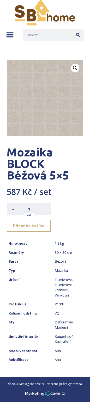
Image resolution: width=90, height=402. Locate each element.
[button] (10, 35)
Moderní (61, 327)
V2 (57, 313)
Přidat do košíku (28, 226)
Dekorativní (64, 322)
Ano (58, 350)
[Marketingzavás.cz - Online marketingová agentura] (45, 395)
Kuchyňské (63, 341)
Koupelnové (64, 336)
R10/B (59, 304)
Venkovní (62, 295)
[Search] (78, 35)
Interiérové (63, 279)
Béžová (60, 261)
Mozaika (61, 270)
